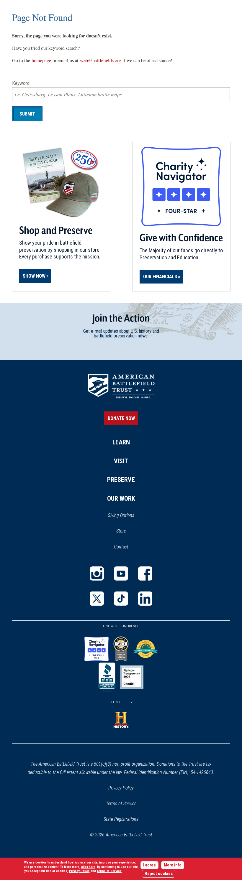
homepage (41, 60)
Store (128, 531)
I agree (149, 865)
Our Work (121, 498)
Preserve (121, 479)
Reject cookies (159, 873)
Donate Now (121, 418)
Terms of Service (121, 803)
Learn (121, 442)
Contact (121, 547)
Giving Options (121, 515)
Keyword (21, 83)
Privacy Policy (121, 788)
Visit (121, 461)
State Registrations (121, 819)
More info (173, 865)
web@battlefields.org (100, 60)
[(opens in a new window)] (97, 573)
